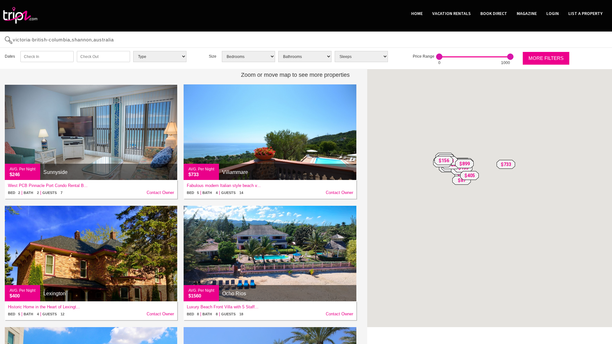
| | (35, 192)
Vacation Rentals (451, 13)
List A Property (585, 13)
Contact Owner (160, 192)
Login (552, 13)
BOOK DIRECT (493, 13)
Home (417, 13)
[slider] (439, 57)
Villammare (235, 172)
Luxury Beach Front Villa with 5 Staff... (223, 307)
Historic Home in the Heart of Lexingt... (44, 307)
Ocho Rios (234, 293)
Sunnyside (55, 172)
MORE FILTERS (546, 58)
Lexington (54, 293)
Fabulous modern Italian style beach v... (224, 185)
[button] (506, 164)
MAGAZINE (527, 13)
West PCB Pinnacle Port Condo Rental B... (48, 185)
